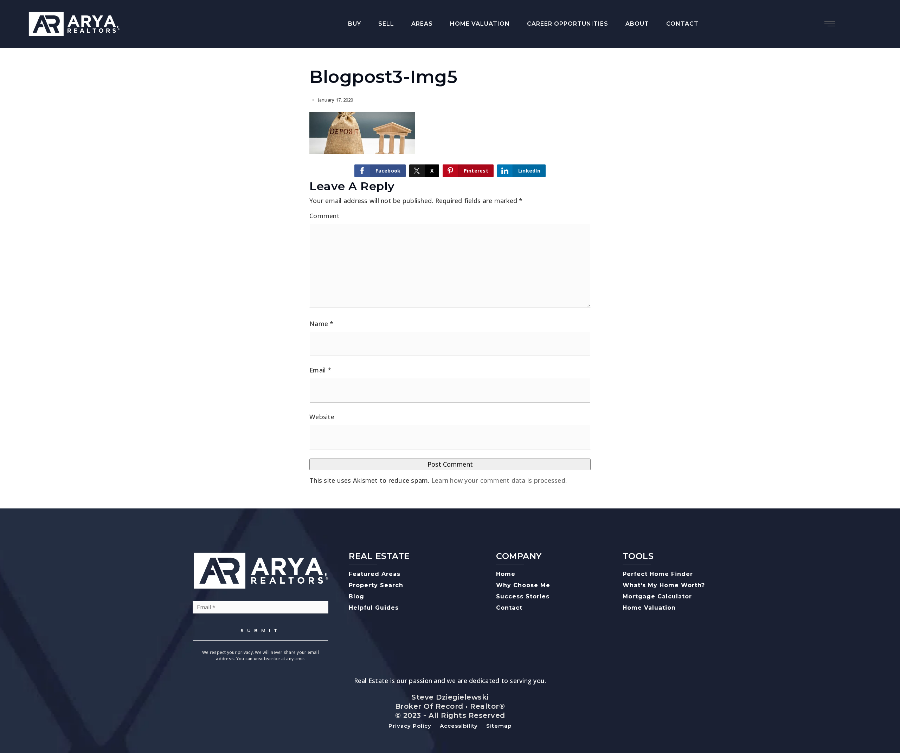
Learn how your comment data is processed (498, 480)
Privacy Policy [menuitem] (409, 725)
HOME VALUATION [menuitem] (480, 23)
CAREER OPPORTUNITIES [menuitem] (567, 23)
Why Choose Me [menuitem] (523, 585)
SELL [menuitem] (386, 23)
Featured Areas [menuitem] (374, 574)
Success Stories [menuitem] (522, 596)
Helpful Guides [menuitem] (374, 607)
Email (320, 370)
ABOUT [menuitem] (637, 23)
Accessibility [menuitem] (459, 725)
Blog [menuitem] (356, 596)
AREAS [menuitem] (422, 23)
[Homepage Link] (74, 23)
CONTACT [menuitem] (682, 23)
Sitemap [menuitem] (499, 725)
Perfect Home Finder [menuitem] (658, 574)
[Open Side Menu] (829, 24)
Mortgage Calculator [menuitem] (657, 596)
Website (321, 417)
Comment (324, 216)
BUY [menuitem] (354, 23)
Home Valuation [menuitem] (649, 607)
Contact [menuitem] (509, 607)
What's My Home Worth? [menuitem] (664, 585)
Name (321, 323)
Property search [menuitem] (376, 585)
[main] (450, 278)
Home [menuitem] (505, 574)
